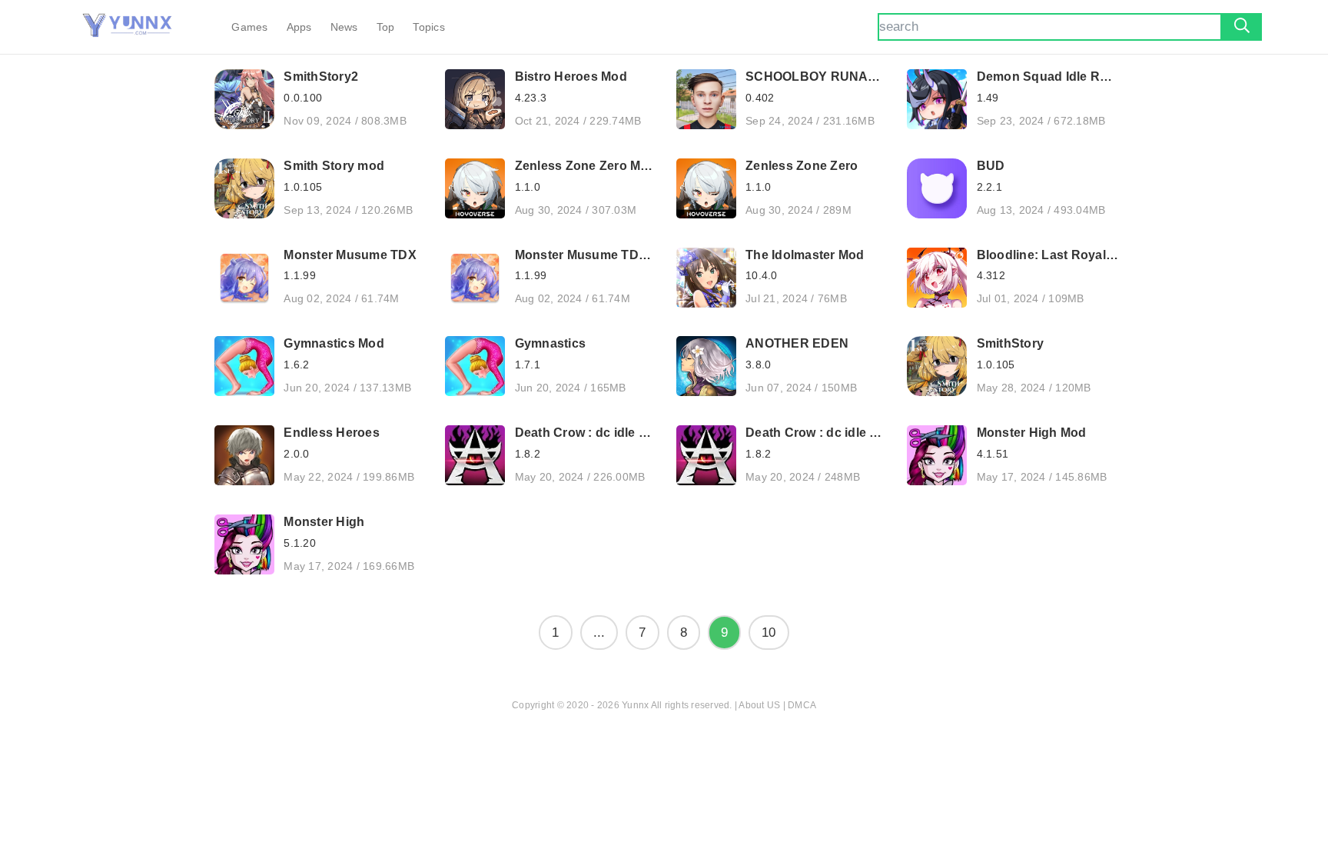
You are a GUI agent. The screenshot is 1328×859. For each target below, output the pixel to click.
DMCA (802, 705)
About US (759, 705)
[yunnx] (127, 26)
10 (769, 632)
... (599, 632)
